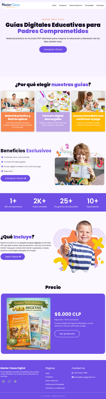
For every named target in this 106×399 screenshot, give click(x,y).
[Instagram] (9, 381)
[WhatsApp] (15, 381)
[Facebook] (3, 381)
